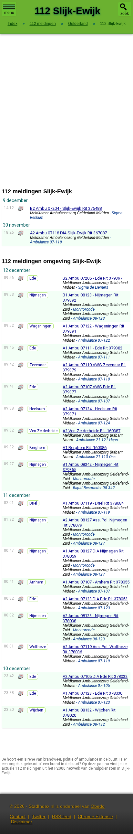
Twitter (39, 816)
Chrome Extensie (95, 816)
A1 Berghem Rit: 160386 (85, 447)
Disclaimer (21, 821)
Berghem (37, 447)
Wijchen (36, 710)
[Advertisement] (66, 111)
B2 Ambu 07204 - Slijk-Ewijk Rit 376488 (66, 208)
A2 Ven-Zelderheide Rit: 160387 (91, 430)
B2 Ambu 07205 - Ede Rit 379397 (92, 278)
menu (9, 12)
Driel (33, 503)
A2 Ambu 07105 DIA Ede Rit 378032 (95, 676)
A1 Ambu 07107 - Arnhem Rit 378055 (96, 582)
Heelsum (37, 409)
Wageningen (40, 326)
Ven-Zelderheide (43, 431)
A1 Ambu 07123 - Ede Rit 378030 (92, 693)
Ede (32, 278)
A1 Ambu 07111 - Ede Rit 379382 (92, 348)
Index (12, 23)
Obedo (98, 806)
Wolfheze (37, 647)
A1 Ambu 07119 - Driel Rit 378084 (93, 503)
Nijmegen (37, 295)
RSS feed (61, 816)
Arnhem (36, 582)
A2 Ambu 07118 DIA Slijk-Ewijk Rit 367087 (68, 232)
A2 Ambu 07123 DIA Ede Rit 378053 (95, 598)
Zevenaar (37, 365)
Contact (18, 816)
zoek (124, 13)
